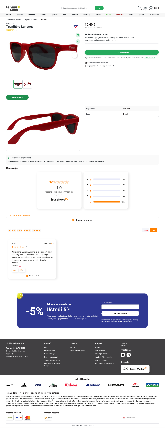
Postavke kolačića (123, 344)
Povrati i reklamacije (51, 357)
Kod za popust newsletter (109, 321)
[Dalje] (74, 55)
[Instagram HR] (128, 355)
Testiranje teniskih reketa (53, 360)
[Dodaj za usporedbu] (78, 41)
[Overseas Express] (48, 417)
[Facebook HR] (123, 355)
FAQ (45, 347)
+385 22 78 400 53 (20, 2)
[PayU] (10, 417)
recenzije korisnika (59, 192)
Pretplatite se (122, 313)
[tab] (17, 97)
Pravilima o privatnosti (125, 321)
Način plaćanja (49, 354)
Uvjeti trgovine (100, 350)
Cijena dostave (49, 350)
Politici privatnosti (149, 58)
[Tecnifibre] (75, 26)
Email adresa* (107, 302)
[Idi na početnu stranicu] (13, 8)
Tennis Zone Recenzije (77, 350)
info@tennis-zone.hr (18, 351)
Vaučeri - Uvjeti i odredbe (103, 357)
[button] (10, 215)
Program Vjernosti (101, 360)
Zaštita (97, 347)
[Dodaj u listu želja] (78, 35)
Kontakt (72, 347)
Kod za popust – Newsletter (104, 363)
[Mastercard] (27, 417)
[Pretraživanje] (99, 8)
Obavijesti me (123, 52)
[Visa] (19, 417)
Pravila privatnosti (101, 354)
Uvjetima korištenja (133, 320)
